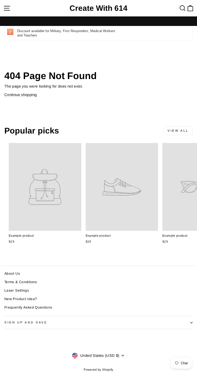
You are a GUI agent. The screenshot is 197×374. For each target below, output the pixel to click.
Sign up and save (25, 322)
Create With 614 (98, 8)
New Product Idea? (20, 299)
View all (178, 130)
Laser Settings (16, 290)
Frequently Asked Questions (28, 307)
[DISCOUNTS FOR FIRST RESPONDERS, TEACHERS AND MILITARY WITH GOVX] (98, 21)
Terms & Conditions (20, 282)
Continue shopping (20, 95)
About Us (12, 273)
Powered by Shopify (98, 369)
